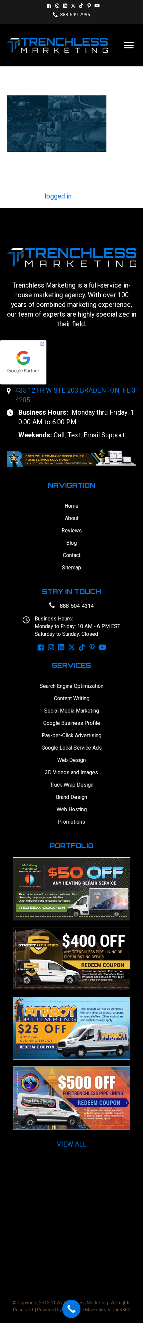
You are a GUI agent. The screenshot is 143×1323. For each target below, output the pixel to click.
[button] (49, 5)
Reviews (72, 530)
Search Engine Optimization (71, 686)
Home (71, 506)
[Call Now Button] (71, 1309)
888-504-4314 (77, 606)
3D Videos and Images (71, 772)
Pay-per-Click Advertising (71, 735)
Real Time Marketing (84, 1309)
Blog (71, 543)
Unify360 (120, 1309)
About (71, 518)
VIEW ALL (71, 1144)
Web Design (71, 760)
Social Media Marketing (71, 711)
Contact (71, 555)
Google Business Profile (71, 723)
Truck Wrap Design (71, 785)
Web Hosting (72, 809)
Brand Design (71, 797)
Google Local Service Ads (72, 748)
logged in (58, 196)
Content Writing (71, 698)
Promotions (71, 822)
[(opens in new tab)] (71, 458)
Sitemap (71, 567)
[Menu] (128, 45)
